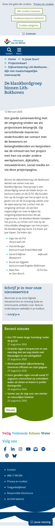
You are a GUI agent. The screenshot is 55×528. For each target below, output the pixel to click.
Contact (11, 469)
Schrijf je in (13, 314)
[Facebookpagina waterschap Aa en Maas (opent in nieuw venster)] (5, 449)
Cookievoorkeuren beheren (28, 18)
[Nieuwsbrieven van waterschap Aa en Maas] (36, 449)
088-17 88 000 (14, 475)
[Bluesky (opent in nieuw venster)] (14, 456)
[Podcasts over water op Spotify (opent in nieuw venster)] (7, 456)
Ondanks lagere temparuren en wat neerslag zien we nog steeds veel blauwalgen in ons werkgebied (27, 352)
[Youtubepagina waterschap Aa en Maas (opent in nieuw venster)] (28, 449)
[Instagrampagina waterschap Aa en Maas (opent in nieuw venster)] (20, 449)
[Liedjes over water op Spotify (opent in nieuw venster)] (43, 449)
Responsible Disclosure (20, 493)
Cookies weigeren (28, 25)
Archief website (15, 499)
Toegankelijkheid (16, 487)
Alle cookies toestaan (28, 11)
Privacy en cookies (44, 4)
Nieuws (10, 410)
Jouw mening (42, 522)
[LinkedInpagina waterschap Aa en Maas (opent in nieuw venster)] (13, 449)
